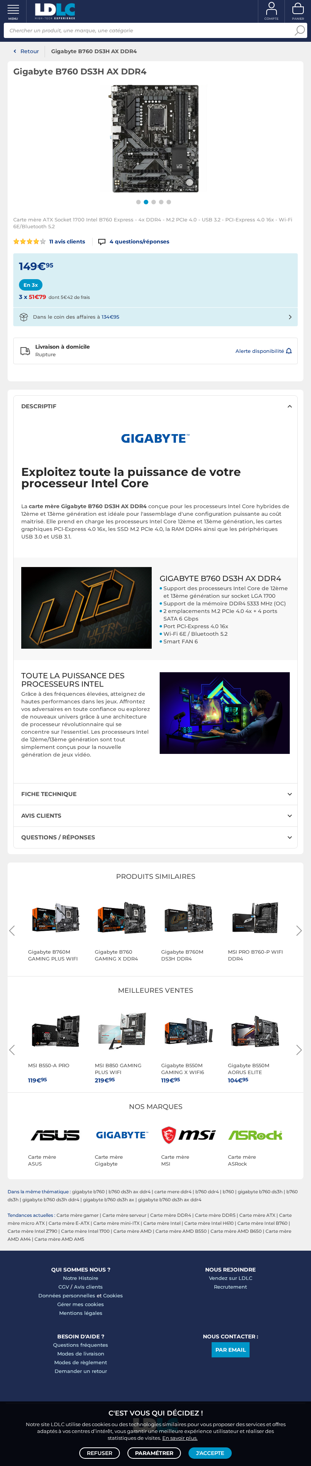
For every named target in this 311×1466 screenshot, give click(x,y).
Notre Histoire (80, 1278)
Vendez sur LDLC (230, 1278)
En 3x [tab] (31, 285)
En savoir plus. (180, 1438)
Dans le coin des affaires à (76, 317)
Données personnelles (66, 1295)
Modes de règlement (80, 1362)
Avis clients (88, 1287)
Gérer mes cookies (80, 1304)
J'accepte (210, 1453)
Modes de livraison (80, 1354)
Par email (230, 1349)
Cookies (113, 1295)
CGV (63, 1287)
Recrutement (230, 1287)
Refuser (99, 1453)
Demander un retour (81, 1371)
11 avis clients (66, 241)
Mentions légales (80, 1313)
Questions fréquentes (80, 1345)
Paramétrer (154, 1453)
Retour (29, 51)
